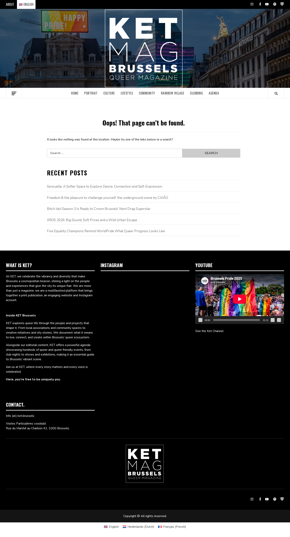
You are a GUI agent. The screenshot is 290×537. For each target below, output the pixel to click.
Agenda (214, 93)
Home (74, 93)
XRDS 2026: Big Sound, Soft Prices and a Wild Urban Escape (92, 220)
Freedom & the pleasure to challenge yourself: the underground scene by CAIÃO (107, 198)
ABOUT (10, 4)
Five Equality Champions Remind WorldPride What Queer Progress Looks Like (106, 231)
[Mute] (273, 320)
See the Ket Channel (209, 331)
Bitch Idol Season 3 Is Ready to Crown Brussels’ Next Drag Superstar (99, 209)
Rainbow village (172, 93)
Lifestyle (127, 93)
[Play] (200, 320)
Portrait (90, 93)
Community (147, 93)
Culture (109, 93)
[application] (239, 299)
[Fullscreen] (279, 320)
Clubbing (196, 93)
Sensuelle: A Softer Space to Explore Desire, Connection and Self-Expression (104, 186)
